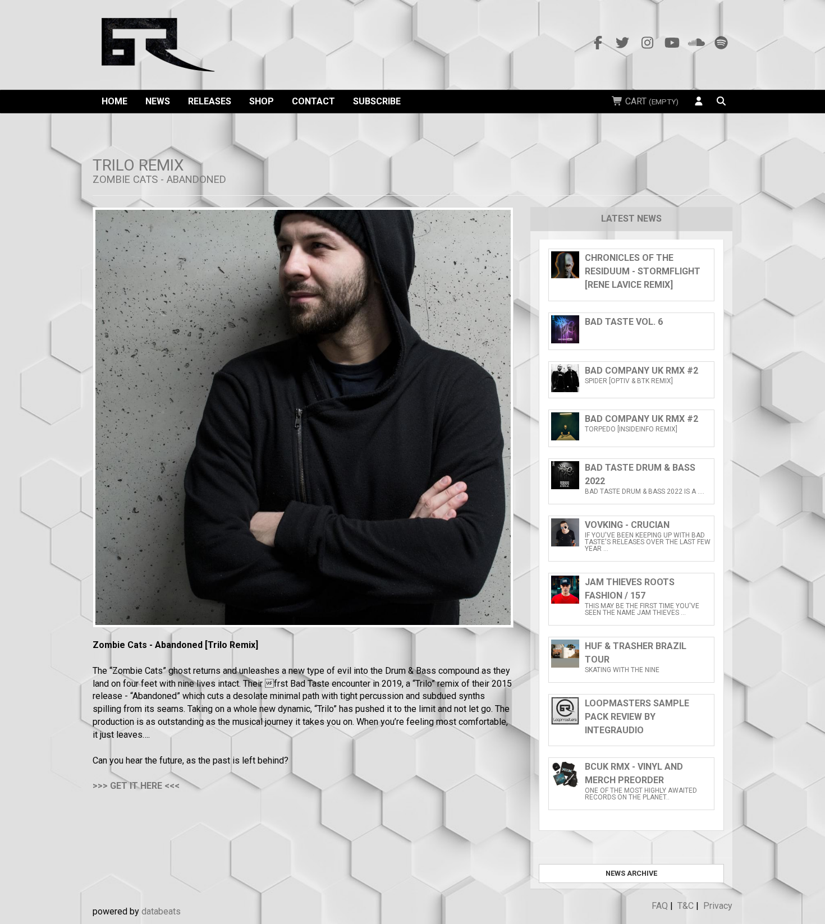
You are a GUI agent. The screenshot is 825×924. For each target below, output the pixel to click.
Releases (209, 101)
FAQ (660, 905)
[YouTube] (671, 43)
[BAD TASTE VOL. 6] (631, 340)
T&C (685, 905)
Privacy (717, 905)
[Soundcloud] (696, 43)
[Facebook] (597, 43)
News (157, 101)
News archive (631, 873)
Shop (261, 101)
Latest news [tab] (631, 218)
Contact (313, 101)
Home (114, 101)
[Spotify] (721, 43)
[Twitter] (622, 43)
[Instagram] (647, 43)
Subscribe (377, 101)
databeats (161, 911)
